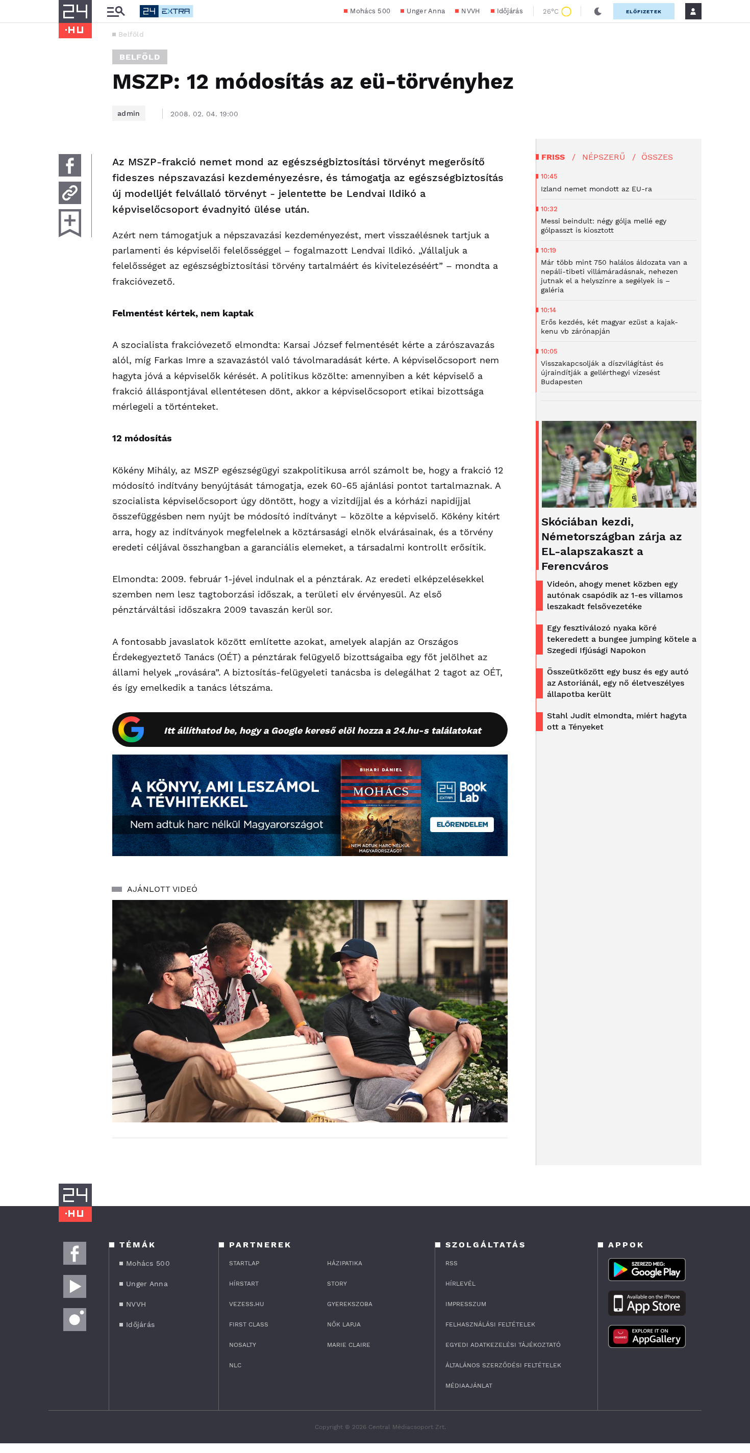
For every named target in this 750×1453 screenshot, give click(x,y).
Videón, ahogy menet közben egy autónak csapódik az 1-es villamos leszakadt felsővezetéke (615, 595)
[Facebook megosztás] (70, 165)
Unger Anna (426, 11)
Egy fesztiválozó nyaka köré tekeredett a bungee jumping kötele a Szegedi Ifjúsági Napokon (621, 639)
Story (337, 1283)
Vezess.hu (246, 1304)
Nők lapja (344, 1324)
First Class (248, 1324)
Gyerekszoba (349, 1304)
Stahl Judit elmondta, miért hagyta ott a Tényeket (617, 721)
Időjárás (510, 11)
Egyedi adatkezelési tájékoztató (503, 1344)
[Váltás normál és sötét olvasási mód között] (598, 11)
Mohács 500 (370, 11)
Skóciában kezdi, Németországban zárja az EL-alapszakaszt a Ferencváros (611, 543)
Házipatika (344, 1263)
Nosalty (242, 1344)
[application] (310, 1011)
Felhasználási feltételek (490, 1324)
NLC (235, 1365)
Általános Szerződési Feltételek (503, 1365)
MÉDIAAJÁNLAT (468, 1385)
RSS (451, 1263)
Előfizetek (644, 11)
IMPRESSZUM (465, 1304)
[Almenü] (116, 11)
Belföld (131, 34)
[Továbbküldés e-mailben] (70, 193)
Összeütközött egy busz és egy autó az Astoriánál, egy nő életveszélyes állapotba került (618, 683)
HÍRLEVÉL (460, 1283)
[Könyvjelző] (70, 223)
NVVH (470, 11)
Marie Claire (348, 1344)
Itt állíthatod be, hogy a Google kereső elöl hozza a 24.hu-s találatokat (322, 730)
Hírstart (244, 1283)
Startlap (244, 1263)
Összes (657, 157)
